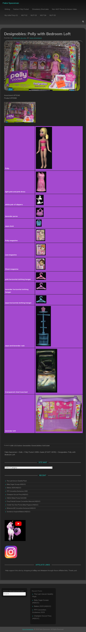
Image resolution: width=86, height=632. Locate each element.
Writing (7, 9)
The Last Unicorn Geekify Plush (17, 481)
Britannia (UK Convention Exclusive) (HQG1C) (21, 508)
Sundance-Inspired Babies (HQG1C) (18, 511)
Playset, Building (36, 445)
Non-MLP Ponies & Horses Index (64, 9)
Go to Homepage (27, 629)
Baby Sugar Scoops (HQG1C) (16, 484)
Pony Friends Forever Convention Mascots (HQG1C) (23, 501)
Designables (27, 445)
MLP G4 (43, 15)
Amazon (44, 570)
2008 (11, 445)
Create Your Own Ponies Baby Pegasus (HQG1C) (22, 505)
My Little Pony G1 (11, 15)
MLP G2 (24, 15)
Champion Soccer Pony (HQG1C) (17, 494)
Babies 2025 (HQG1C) (14, 487)
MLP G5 (53, 15)
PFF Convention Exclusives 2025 (17, 491)
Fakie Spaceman (11, 3)
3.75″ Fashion (18, 445)
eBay (35, 570)
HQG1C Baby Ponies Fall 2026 (16, 498)
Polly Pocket (46, 445)
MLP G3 (34, 15)
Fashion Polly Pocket (21, 9)
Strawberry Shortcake (40, 9)
